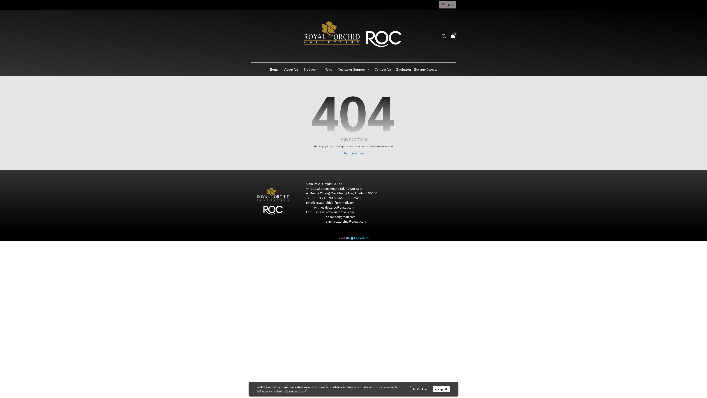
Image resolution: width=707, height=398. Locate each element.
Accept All (441, 389)
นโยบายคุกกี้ (300, 391)
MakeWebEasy (361, 238)
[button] (447, 4)
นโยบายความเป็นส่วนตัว (275, 391)
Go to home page (354, 153)
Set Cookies (419, 389)
